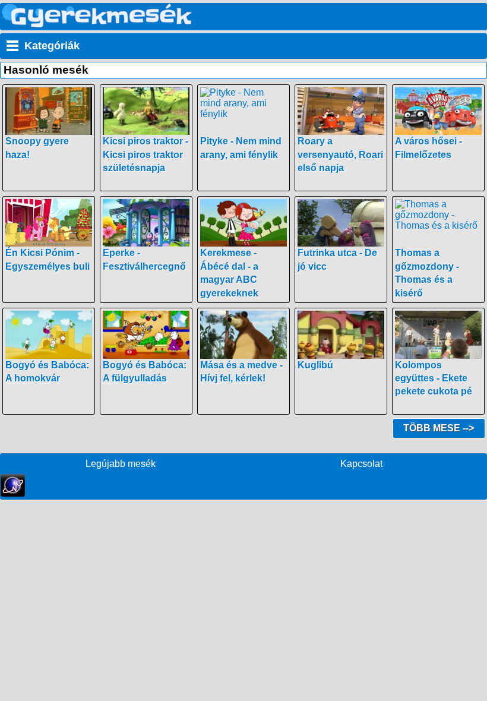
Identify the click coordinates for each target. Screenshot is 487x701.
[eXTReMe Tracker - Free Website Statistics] (13, 493)
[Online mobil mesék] (97, 24)
